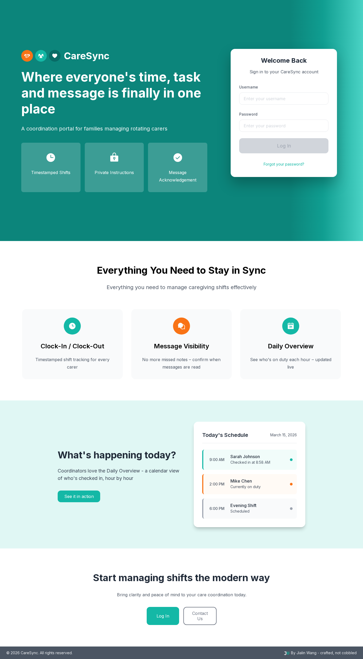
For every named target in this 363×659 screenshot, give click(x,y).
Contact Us (200, 616)
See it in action (79, 496)
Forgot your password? (284, 164)
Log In (284, 146)
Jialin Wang (306, 652)
